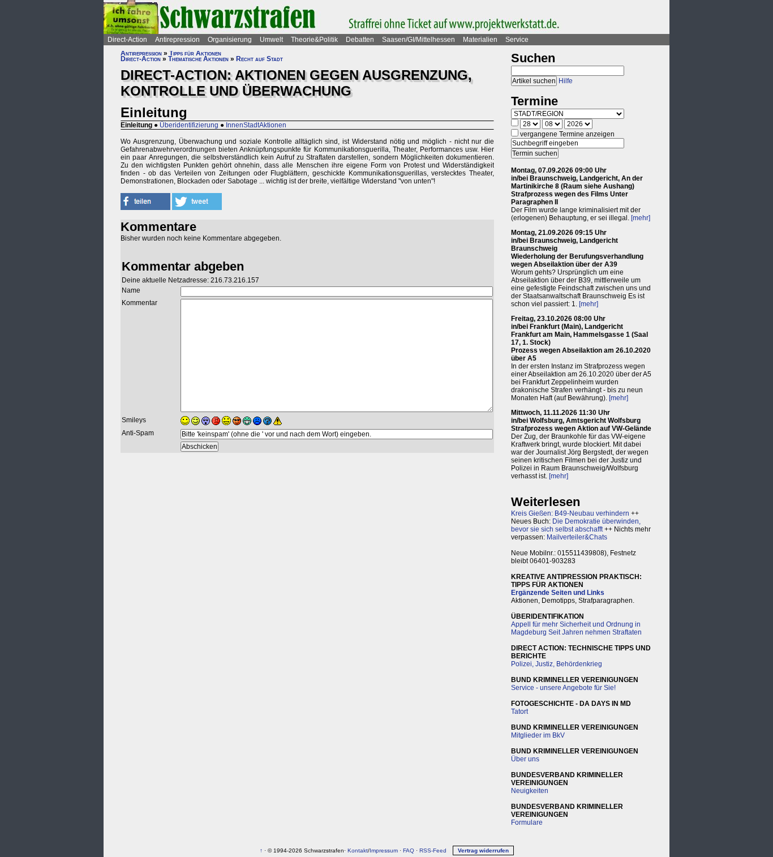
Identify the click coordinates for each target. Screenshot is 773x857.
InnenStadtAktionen (256, 125)
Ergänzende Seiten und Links (557, 593)
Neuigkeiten (529, 791)
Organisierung (230, 40)
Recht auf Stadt (259, 59)
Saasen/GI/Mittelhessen (418, 40)
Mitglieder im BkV (538, 735)
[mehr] (640, 218)
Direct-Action (127, 40)
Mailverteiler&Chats (577, 537)
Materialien (480, 40)
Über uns (525, 759)
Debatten (360, 40)
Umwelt (271, 40)
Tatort (519, 711)
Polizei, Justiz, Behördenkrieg (556, 664)
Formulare (527, 822)
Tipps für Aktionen (195, 53)
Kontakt (357, 850)
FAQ (408, 850)
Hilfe (566, 81)
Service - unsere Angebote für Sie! (563, 688)
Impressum (384, 850)
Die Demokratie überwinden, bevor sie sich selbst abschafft (576, 525)
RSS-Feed (432, 850)
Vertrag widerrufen (483, 850)
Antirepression (177, 40)
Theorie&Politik (314, 40)
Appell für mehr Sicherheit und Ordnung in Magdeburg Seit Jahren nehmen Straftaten (576, 628)
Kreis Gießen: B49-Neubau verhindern (570, 513)
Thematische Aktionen (198, 59)
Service (517, 40)
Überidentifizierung (189, 125)
